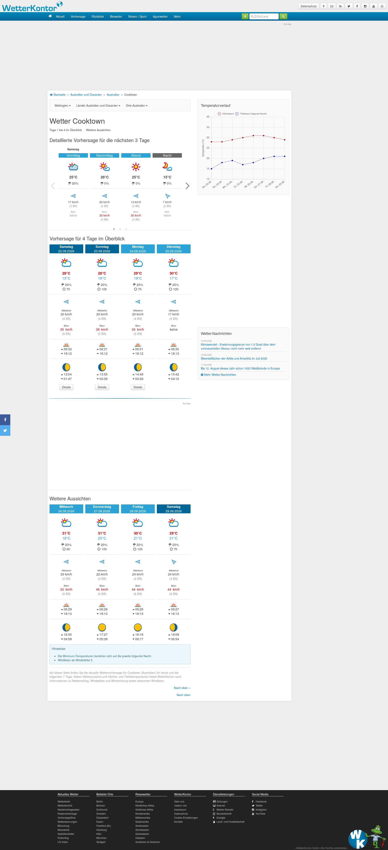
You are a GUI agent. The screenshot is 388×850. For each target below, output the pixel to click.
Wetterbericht (65, 805)
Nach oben (181, 688)
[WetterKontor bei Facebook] (357, 6)
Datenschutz (309, 6)
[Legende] (323, 6)
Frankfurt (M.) (103, 825)
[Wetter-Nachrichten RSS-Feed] (340, 6)
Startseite (59, 94)
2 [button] (120, 229)
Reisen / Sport (137, 16)
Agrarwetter (160, 16)
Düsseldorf (102, 817)
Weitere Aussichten (98, 130)
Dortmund (101, 809)
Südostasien (142, 833)
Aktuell (60, 16)
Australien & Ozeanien (147, 842)
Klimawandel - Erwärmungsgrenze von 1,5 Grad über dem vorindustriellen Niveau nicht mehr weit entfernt (238, 346)
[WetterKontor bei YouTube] (373, 6)
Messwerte (64, 829)
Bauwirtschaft (224, 813)
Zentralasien (142, 829)
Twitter (259, 805)
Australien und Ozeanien (86, 94)
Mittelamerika (142, 817)
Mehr (177, 16)
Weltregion (62, 105)
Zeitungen (222, 801)
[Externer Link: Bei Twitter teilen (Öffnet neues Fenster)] (5, 430)
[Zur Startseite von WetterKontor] (50, 16)
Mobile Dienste (225, 809)
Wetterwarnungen (67, 821)
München (101, 837)
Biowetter (116, 16)
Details (66, 387)
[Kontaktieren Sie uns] (332, 6)
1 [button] (114, 229)
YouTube (260, 813)
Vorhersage (78, 16)
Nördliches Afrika (144, 805)
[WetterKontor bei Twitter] (349, 6)
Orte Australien (136, 105)
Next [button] (188, 185)
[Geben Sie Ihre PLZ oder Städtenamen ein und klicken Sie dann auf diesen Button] (283, 16)
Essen (99, 821)
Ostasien (140, 837)
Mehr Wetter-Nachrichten (219, 374)
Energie (221, 817)
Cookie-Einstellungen (186, 817)
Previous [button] (53, 185)
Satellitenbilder (66, 833)
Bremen (100, 805)
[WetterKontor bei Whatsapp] (382, 6)
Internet (221, 805)
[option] (73, 185)
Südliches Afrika (144, 809)
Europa (139, 801)
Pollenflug (63, 837)
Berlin (99, 801)
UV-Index (63, 842)
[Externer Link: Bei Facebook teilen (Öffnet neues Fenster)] (5, 419)
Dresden (101, 813)
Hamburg (101, 829)
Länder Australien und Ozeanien (97, 105)
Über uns (179, 801)
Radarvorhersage (67, 813)
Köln (98, 833)
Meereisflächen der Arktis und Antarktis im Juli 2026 (234, 358)
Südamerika (142, 821)
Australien (113, 94)
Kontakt (178, 821)
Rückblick (98, 16)
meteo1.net (180, 805)
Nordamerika (142, 813)
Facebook (261, 801)
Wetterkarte (64, 801)
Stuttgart (100, 842)
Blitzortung (63, 825)
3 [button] (126, 229)
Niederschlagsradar (68, 809)
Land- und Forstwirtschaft (230, 821)
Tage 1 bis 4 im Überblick (66, 130)
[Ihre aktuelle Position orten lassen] (245, 16)
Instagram (261, 809)
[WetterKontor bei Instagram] (365, 6)
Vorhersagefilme (67, 817)
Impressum (180, 809)
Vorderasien (142, 825)
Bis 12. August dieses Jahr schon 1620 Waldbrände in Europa (240, 368)
